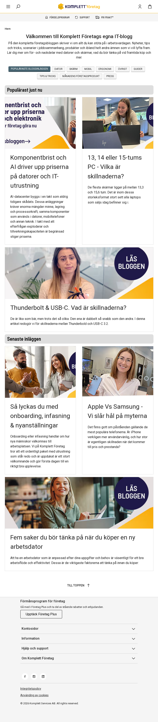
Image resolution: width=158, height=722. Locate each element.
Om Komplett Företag (38, 658)
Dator (59, 69)
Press (110, 76)
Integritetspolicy (30, 688)
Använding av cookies (34, 695)
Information (31, 638)
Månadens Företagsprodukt (81, 76)
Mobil (88, 69)
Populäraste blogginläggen (29, 68)
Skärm (73, 69)
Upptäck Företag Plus (41, 614)
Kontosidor (30, 629)
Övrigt (122, 69)
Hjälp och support (35, 648)
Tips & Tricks (48, 76)
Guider (138, 69)
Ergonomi (105, 69)
